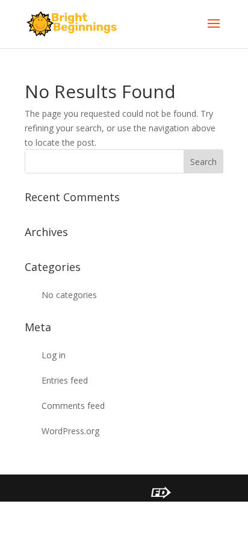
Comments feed (73, 405)
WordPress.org (70, 431)
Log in (54, 355)
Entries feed (65, 380)
